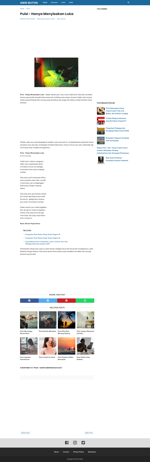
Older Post (89, 433)
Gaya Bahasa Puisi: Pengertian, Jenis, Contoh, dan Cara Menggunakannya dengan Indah (46, 243)
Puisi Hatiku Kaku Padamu (83, 358)
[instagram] (75, 444)
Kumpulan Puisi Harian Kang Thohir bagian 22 (42, 238)
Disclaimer (92, 452)
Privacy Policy (78, 452)
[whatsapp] (85, 300)
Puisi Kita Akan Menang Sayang (64, 332)
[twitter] (48, 300)
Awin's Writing (30, 19)
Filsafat (54, 2)
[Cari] (128, 3)
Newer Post (25, 433)
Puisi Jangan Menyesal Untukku (85, 332)
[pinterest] (66, 300)
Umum (45, 2)
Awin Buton (29, 2)
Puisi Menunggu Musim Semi (26, 332)
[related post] (29, 320)
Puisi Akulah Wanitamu (47, 331)
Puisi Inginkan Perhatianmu (25, 358)
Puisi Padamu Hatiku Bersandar (65, 358)
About (56, 452)
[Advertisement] (57, 37)
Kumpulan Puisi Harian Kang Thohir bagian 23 (42, 234)
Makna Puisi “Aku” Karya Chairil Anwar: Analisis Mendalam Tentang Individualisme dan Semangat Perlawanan (113, 150)
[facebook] (29, 300)
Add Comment (61, 19)
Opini (71, 2)
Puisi (63, 2)
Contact (66, 452)
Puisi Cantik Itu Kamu (47, 357)
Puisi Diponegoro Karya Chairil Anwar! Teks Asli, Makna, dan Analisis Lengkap (117, 110)
